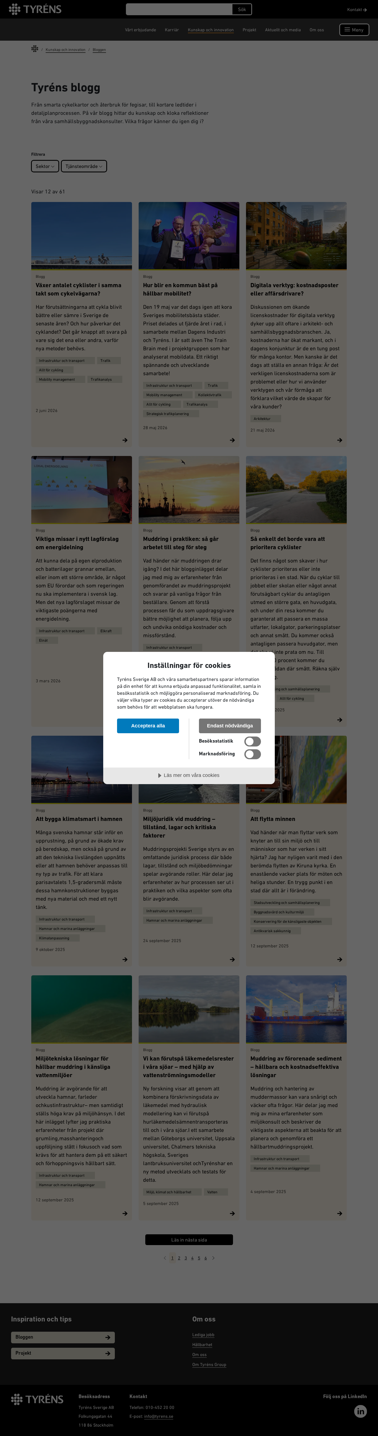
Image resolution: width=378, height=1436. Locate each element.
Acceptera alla (148, 726)
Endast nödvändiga (230, 726)
